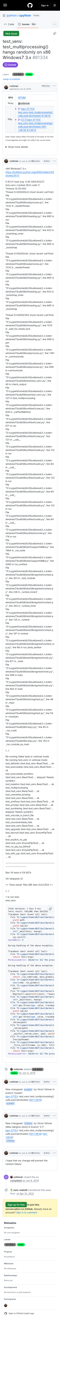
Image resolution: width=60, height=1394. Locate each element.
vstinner (14, 86)
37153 (22, 97)
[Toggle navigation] (5, 5)
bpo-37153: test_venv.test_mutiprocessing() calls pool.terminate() (35, 112)
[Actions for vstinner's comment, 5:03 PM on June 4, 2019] (54, 1081)
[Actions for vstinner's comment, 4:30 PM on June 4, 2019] (54, 161)
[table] (30, 114)
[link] (16, 1069)
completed (16, 1180)
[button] (50, 909)
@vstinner (24, 103)
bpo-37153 (12, 1096)
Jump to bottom (11, 79)
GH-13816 (35, 1099)
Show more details (18, 146)
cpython (25, 15)
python (12, 15)
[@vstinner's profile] (6, 87)
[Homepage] (30, 5)
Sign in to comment (26, 1212)
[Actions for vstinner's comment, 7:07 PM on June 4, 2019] (54, 1115)
